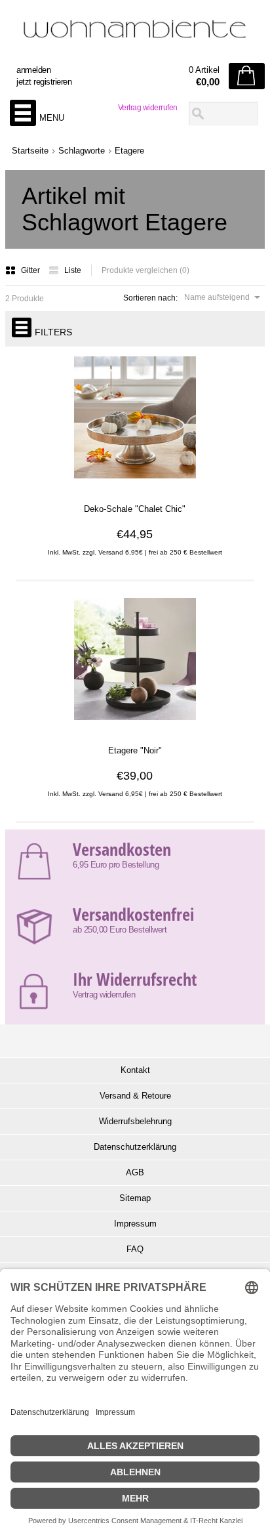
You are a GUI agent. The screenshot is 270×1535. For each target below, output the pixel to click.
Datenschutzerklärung (135, 1147)
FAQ (135, 1249)
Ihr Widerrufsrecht (135, 979)
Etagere (129, 151)
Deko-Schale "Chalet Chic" (134, 509)
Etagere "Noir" (135, 750)
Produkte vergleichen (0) (145, 270)
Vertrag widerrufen (148, 107)
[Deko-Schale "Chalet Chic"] (134, 485)
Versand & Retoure (135, 1096)
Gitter (31, 270)
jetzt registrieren (43, 82)
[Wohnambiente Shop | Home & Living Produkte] (135, 33)
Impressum (135, 1224)
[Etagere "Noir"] (134, 726)
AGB (135, 1172)
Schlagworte (81, 151)
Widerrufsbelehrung (135, 1121)
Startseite (30, 151)
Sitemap (135, 1198)
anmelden (33, 70)
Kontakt (135, 1070)
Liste (72, 270)
